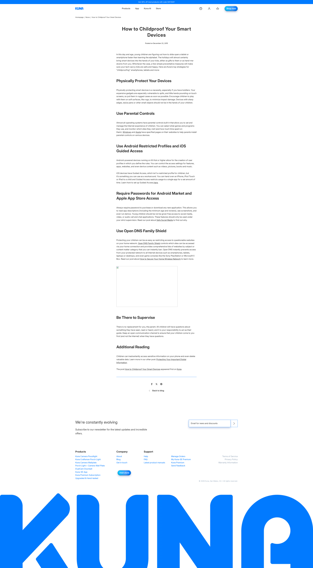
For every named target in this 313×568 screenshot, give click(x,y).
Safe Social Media (164, 220)
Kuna (179, 369)
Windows (127, 132)
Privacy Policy (231, 459)
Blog (118, 459)
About (119, 456)
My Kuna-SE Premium (181, 459)
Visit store (124, 472)
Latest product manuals (154, 462)
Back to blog (158, 390)
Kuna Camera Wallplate (85, 462)
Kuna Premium (177, 462)
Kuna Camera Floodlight (86, 456)
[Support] (200, 8)
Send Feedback (178, 465)
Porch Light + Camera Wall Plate (90, 465)
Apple (138, 132)
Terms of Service (230, 456)
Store (158, 8)
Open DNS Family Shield (149, 243)
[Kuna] (79, 8)
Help (146, 456)
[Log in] (209, 8)
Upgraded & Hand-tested (86, 478)
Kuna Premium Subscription (87, 475)
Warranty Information (228, 462)
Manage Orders (178, 456)
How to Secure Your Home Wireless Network (160, 259)
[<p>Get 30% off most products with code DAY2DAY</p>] (156, 2)
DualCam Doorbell (83, 469)
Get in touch (121, 462)
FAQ (145, 459)
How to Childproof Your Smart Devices (142, 369)
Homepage (79, 17)
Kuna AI (147, 8)
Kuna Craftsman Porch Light (88, 459)
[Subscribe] (234, 423)
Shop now (231, 8)
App (137, 8)
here (155, 182)
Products (126, 8)
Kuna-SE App (81, 472)
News (87, 17)
